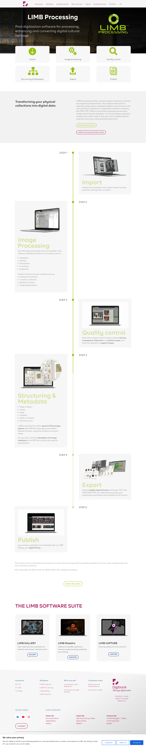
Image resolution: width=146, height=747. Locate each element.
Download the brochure (86, 125)
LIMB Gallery (45, 691)
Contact (21, 725)
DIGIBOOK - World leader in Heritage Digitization (121, 698)
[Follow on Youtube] (23, 717)
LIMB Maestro (45, 694)
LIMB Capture (45, 684)
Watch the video (73, 583)
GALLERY (32, 654)
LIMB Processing (46, 687)
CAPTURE (113, 654)
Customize (108, 743)
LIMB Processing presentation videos (91, 132)
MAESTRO (73, 657)
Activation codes (95, 690)
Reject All (122, 743)
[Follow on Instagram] (28, 717)
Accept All (136, 743)
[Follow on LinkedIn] (17, 717)
